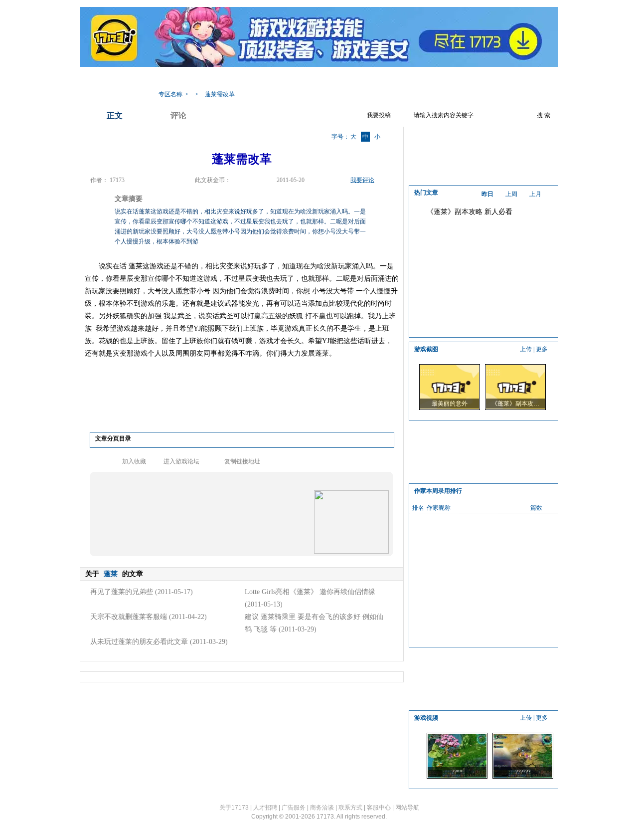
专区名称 (170, 94)
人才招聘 (265, 807)
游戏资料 (252, 79)
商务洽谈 (322, 807)
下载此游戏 (494, 79)
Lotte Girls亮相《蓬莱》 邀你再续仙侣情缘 (310, 592)
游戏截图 (411, 79)
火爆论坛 (451, 79)
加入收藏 (134, 461)
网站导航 (407, 807)
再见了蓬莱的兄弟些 (121, 592)
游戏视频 (371, 79)
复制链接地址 (242, 461)
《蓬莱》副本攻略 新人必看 (469, 211)
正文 (115, 115)
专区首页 (212, 79)
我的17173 (170, 79)
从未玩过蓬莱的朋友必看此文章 (139, 641)
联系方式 (350, 807)
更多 (542, 349)
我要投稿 (379, 115)
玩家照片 (331, 79)
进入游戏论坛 (181, 461)
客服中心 (379, 807)
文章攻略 (292, 79)
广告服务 (294, 807)
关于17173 (234, 807)
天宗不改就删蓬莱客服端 (128, 617)
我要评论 (362, 180)
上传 (526, 349)
